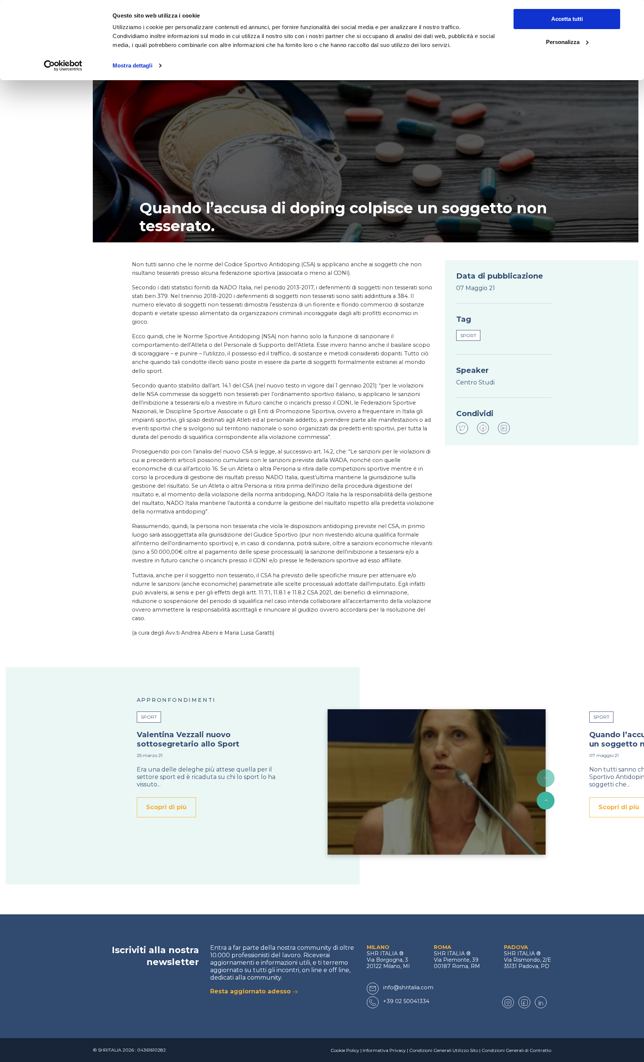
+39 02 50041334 (406, 1001)
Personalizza (563, 42)
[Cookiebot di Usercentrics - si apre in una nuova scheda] (63, 65)
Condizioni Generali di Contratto (516, 1050)
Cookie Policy (345, 1050)
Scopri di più (166, 807)
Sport (468, 335)
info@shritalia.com (408, 987)
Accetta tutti (567, 19)
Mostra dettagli (132, 65)
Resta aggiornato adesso (251, 991)
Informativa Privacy (384, 1050)
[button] (546, 778)
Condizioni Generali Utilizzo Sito (443, 1050)
